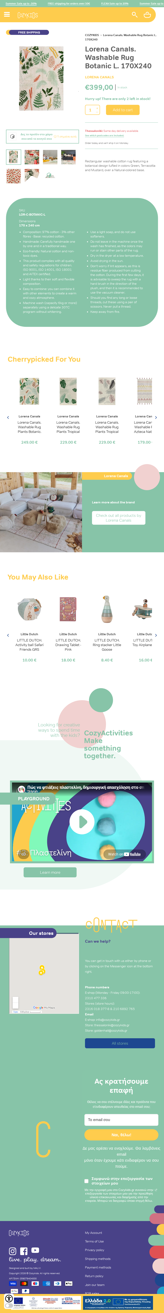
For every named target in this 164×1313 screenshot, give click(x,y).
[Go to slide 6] (31, 176)
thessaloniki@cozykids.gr (112, 1025)
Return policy (94, 1276)
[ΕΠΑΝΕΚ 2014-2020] (46, 1303)
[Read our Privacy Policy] (156, 1190)
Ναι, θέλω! (121, 1135)
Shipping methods (98, 1259)
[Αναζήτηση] (135, 15)
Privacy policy (94, 1250)
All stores (120, 1043)
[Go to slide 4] (68, 157)
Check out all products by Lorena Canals (118, 518)
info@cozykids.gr (108, 1020)
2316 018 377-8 (97, 1009)
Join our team (95, 1285)
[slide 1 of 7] (42, 79)
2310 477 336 (96, 998)
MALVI (37, 1268)
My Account (93, 1233)
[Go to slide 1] (13, 157)
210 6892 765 (124, 1009)
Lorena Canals (99, 77)
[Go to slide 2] (31, 157)
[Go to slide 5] (13, 176)
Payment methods (98, 1267)
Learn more (50, 872)
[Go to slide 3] (50, 157)
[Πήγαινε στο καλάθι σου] (148, 15)
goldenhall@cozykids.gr (110, 1030)
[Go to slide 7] (50, 176)
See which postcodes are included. (104, 135)
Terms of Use (94, 1241)
